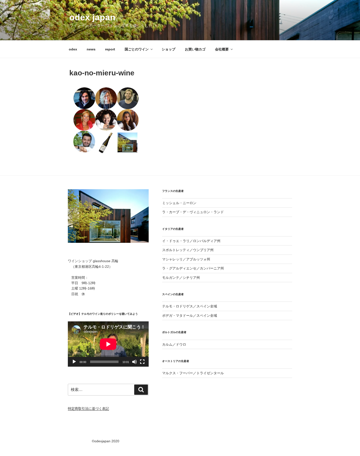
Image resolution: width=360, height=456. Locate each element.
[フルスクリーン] (142, 361)
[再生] (74, 361)
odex (73, 49)
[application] (108, 344)
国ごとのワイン (137, 49)
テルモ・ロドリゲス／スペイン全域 (189, 306)
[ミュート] (134, 361)
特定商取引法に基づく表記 (88, 408)
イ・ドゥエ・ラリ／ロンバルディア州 (191, 241)
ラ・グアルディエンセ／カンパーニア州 (193, 268)
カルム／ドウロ (174, 344)
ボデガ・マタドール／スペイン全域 (189, 315)
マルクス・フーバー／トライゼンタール (193, 373)
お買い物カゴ (195, 49)
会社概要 (222, 49)
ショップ (168, 49)
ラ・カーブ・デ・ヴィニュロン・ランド (193, 212)
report (110, 49)
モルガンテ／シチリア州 (181, 278)
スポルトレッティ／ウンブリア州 (188, 250)
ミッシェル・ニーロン (179, 203)
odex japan (92, 17)
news (91, 49)
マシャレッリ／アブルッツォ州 (186, 259)
